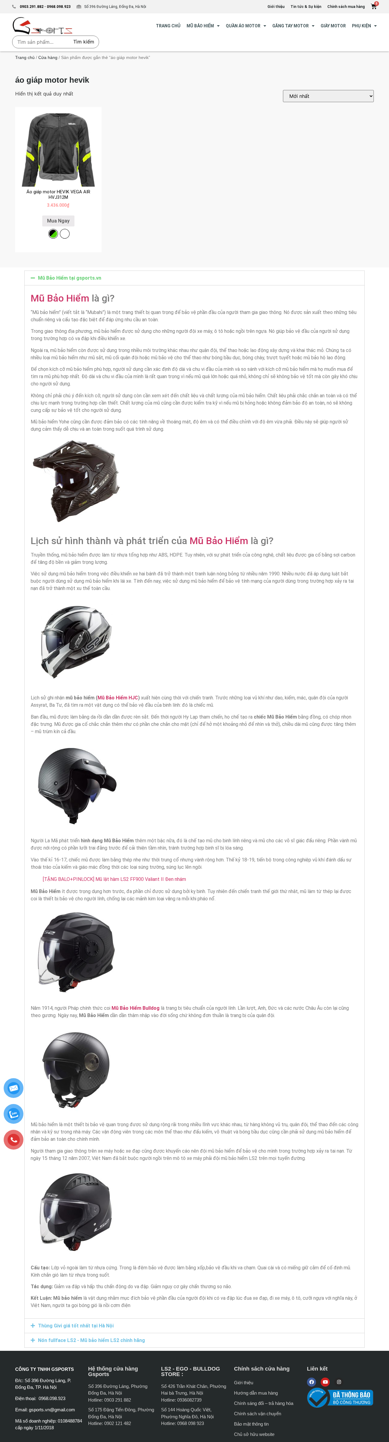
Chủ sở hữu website (254, 1434)
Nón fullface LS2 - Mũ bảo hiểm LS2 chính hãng (91, 1340)
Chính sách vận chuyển (257, 1413)
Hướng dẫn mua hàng (256, 1392)
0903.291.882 (31, 7)
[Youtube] (325, 1382)
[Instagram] (338, 1382)
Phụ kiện (361, 25)
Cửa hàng (47, 57)
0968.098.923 (58, 7)
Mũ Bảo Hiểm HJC (118, 698)
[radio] (53, 233)
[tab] (194, 278)
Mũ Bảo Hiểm (60, 298)
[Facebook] (311, 1382)
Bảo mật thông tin (251, 1423)
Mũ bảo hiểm (200, 25)
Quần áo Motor (243, 25)
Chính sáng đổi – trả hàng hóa (263, 1403)
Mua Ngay (58, 221)
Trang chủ (25, 57)
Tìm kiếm (83, 42)
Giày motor (333, 25)
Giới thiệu (243, 1382)
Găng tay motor (290, 25)
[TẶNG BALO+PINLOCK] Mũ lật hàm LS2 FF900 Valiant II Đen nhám (114, 879)
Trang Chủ (168, 25)
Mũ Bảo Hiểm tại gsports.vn (69, 278)
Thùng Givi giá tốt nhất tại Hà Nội (76, 1326)
